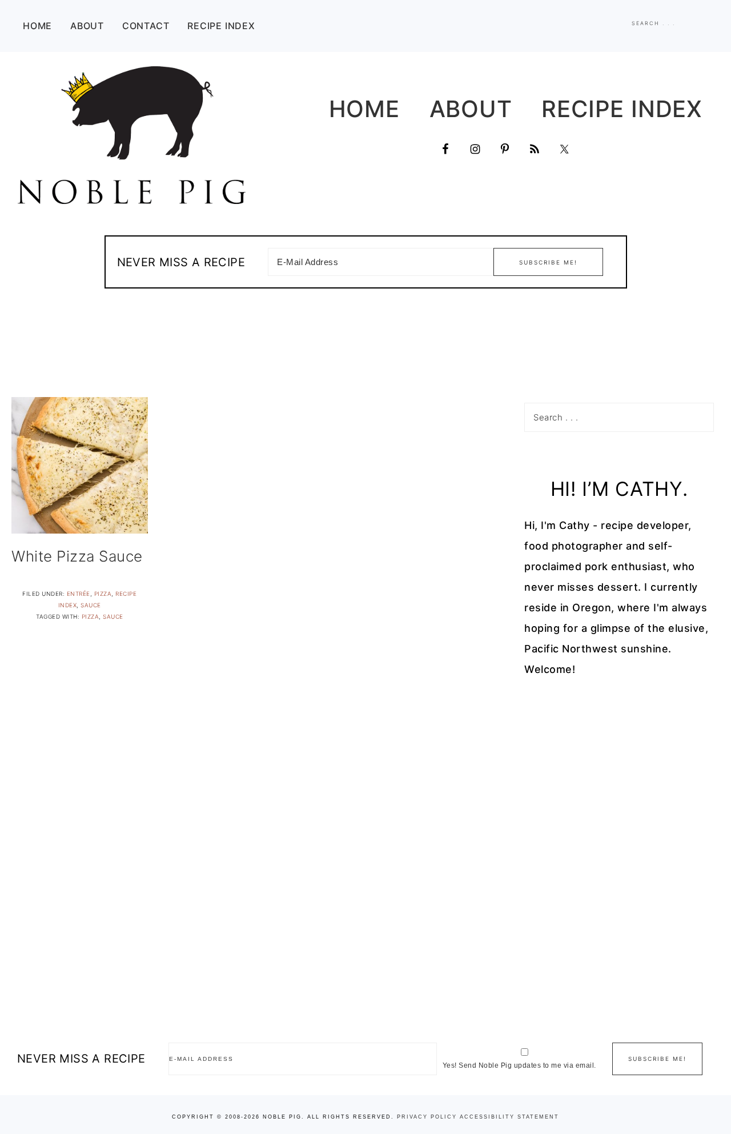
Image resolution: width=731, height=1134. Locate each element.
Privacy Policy (427, 1117)
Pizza (103, 593)
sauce (113, 616)
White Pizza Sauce (77, 556)
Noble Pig (131, 135)
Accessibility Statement (509, 1117)
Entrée (78, 593)
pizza (90, 616)
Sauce (91, 605)
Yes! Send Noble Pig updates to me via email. (519, 1065)
